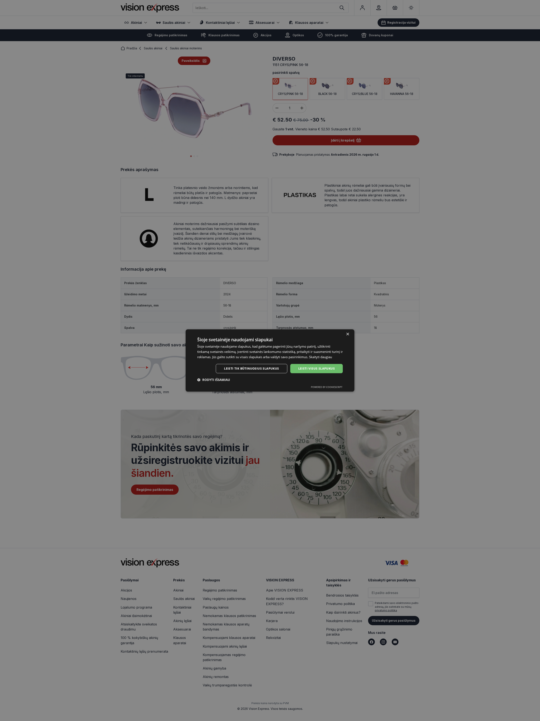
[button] (213, 380)
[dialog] (270, 360)
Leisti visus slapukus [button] (316, 368)
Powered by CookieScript (326, 387)
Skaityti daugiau (320, 357)
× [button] (347, 334)
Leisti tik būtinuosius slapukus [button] (251, 368)
